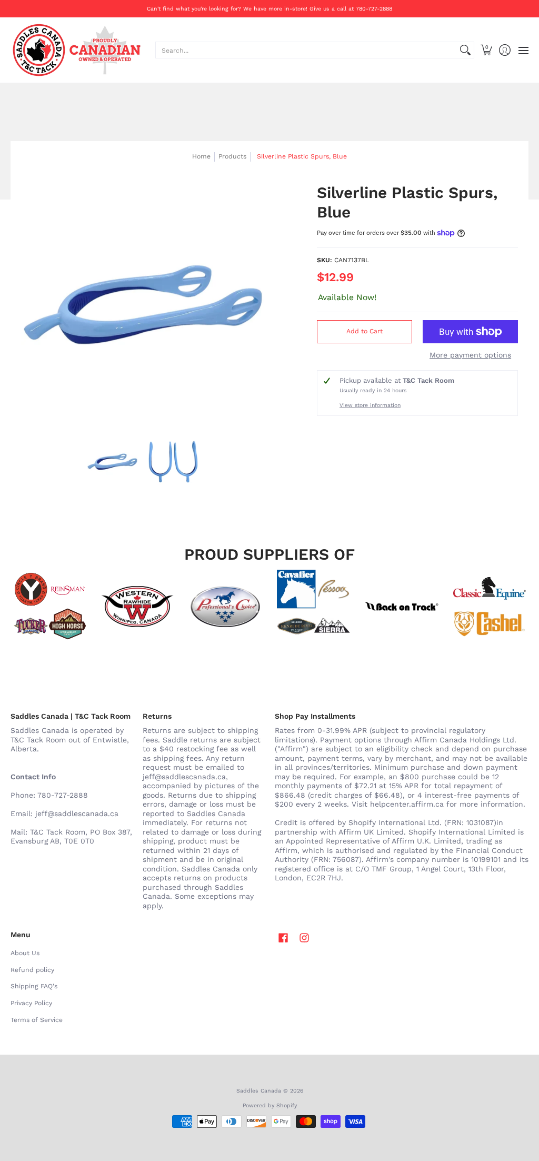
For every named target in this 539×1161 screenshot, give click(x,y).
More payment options (470, 355)
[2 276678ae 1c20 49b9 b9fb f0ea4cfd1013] (49, 606)
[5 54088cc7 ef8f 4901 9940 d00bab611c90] (401, 606)
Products (232, 156)
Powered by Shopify (270, 1105)
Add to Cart (364, 331)
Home (201, 156)
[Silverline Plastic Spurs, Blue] (112, 461)
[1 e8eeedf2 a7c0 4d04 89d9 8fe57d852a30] (225, 606)
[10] (137, 606)
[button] (486, 50)
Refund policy (32, 970)
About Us (25, 953)
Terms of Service (37, 1020)
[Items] (489, 606)
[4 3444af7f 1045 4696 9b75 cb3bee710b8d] (313, 606)
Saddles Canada (258, 1090)
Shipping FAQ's (34, 986)
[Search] (465, 50)
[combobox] (306, 50)
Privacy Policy (31, 1003)
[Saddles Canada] (76, 50)
